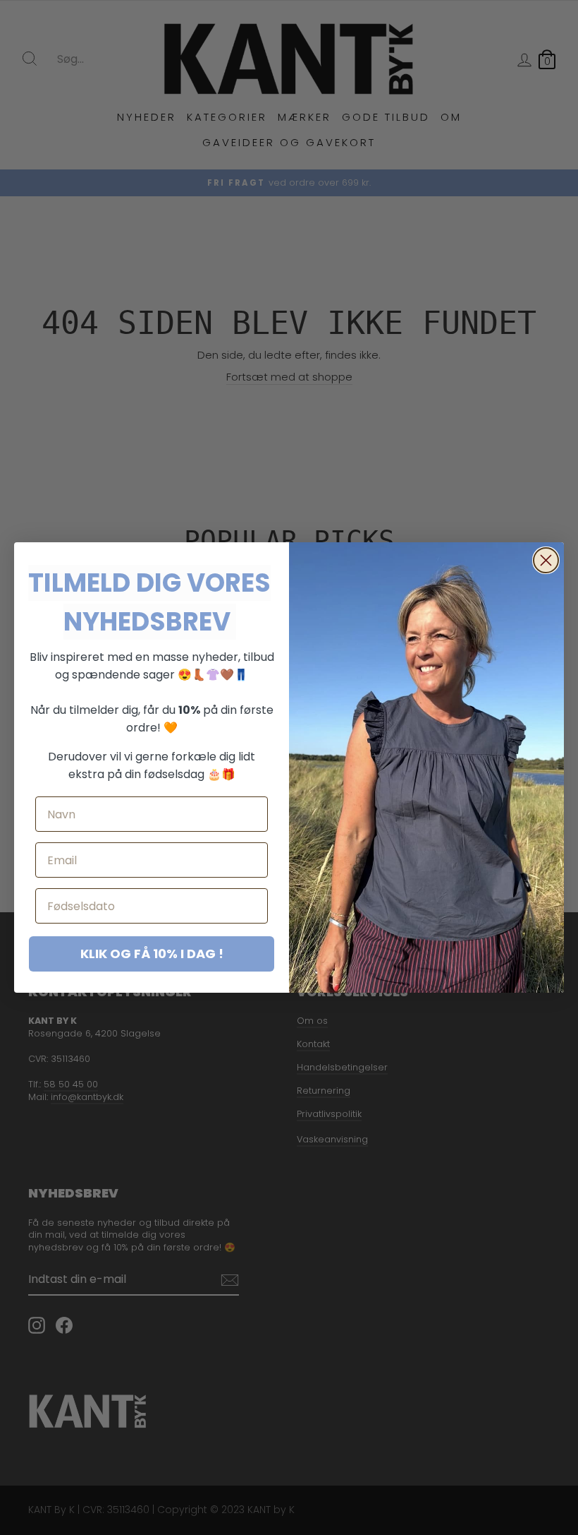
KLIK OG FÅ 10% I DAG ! (151, 953)
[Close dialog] (546, 560)
